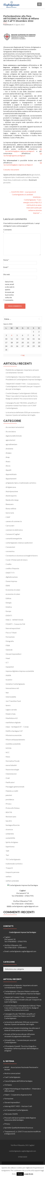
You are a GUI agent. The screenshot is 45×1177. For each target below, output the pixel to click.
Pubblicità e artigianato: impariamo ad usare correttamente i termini (20, 986)
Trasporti (9, 868)
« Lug (22, 355)
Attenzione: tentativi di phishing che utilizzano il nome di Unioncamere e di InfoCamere (22, 1029)
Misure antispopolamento (15, 739)
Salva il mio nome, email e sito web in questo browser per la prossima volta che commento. (9, 291)
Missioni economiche (14, 735)
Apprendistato (11, 474)
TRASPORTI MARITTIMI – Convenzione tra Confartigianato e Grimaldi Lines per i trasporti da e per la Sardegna (23, 386)
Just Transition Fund (13, 701)
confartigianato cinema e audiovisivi (19, 543)
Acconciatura (11, 431)
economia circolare (13, 594)
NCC (8, 752)
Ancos (8, 466)
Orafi (8, 778)
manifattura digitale (13, 722)
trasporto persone (12, 872)
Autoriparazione (12, 491)
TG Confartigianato (13, 859)
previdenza (10, 799)
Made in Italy (11, 714)
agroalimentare (11, 444)
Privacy (8, 804)
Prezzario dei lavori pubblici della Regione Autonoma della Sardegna (20, 1119)
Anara (8, 461)
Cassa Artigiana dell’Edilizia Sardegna (18, 1081)
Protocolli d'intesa (12, 808)
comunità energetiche (14, 538)
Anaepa (8, 453)
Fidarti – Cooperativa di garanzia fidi (18, 1095)
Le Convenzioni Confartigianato (16, 1110)
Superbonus (10, 846)
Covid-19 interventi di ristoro (17, 560)
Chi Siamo (8, 1085)
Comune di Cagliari (13, 534)
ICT (7, 662)
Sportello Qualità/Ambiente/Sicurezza (18, 1128)
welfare (8, 876)
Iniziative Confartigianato (15, 684)
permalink (7, 182)
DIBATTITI (10, 573)
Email (6, 267)
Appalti (8, 470)
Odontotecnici (11, 774)
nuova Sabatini (11, 765)
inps (7, 692)
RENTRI (9, 812)
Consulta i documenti (11, 170)
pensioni (9, 795)
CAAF (8, 517)
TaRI (7, 851)
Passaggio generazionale (15, 787)
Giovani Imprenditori (13, 654)
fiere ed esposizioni (13, 628)
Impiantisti (10, 667)
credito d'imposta (12, 568)
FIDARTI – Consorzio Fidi (15, 624)
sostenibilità (10, 838)
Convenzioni (10, 547)
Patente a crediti (12, 791)
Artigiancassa (11, 487)
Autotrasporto (11, 496)
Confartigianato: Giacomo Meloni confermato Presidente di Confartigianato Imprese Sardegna (22, 992)
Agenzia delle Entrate (14, 436)
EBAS (8, 585)
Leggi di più (28, 1174)
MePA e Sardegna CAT (14, 731)
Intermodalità (11, 697)
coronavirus (10, 551)
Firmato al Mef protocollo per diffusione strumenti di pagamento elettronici (19, 1035)
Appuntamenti (11, 478)
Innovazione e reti (12, 688)
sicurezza (9, 829)
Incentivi (9, 680)
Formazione (10, 637)
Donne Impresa (11, 581)
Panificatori (10, 782)
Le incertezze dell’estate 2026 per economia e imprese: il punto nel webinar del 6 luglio (21, 1023)
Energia (8, 603)
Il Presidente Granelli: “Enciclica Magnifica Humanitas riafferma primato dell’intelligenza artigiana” (21, 1048)
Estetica (9, 607)
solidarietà (10, 834)
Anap (8, 457)
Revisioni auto (11, 816)
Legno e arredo (11, 710)
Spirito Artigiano (12, 842)
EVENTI (9, 615)
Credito (8, 564)
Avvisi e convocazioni (12, 1073)
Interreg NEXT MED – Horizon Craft (18, 1106)
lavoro (8, 705)
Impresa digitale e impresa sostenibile (20, 671)
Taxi (7, 855)
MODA (8, 748)
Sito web (6, 274)
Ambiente (9, 449)
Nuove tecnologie (12, 769)
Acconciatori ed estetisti (15, 427)
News (9, 180)
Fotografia (10, 641)
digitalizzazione (12, 577)
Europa (8, 611)
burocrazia (10, 513)
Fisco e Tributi (11, 633)
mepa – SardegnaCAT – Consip (17, 727)
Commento (7, 231)
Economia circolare (13, 590)
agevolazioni (35, 175)
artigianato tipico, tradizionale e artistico (17, 177)
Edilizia (8, 598)
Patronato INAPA (11, 1114)
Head (5, 180)
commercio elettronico (14, 530)
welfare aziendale (12, 881)
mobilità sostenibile (13, 744)
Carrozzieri (10, 526)
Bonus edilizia (11, 508)
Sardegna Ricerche (13, 825)
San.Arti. (9, 821)
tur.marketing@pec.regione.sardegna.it (18, 151)
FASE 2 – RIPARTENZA (14, 620)
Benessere (9, 504)
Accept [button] (20, 1174)
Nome (6, 260)
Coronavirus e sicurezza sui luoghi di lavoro (22, 555)
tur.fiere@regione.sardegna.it (14, 155)
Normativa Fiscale (12, 761)
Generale (35, 177)
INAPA (8, 675)
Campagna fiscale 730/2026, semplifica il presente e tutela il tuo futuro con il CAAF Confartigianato (21, 405)
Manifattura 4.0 (11, 718)
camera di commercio (14, 521)
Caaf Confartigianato (12, 1077)
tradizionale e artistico (20, 180)
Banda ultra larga (12, 500)
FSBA (8, 645)
